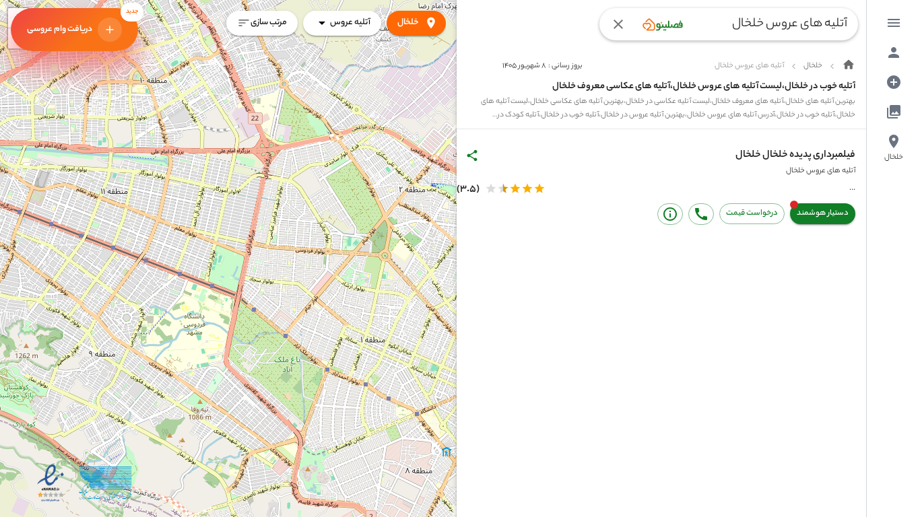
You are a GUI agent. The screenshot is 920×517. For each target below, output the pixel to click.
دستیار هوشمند (823, 213)
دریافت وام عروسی (82, 22)
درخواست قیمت (752, 213)
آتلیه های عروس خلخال (820, 171)
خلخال (408, 22)
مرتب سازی (269, 22)
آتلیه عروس (350, 22)
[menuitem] (894, 23)
